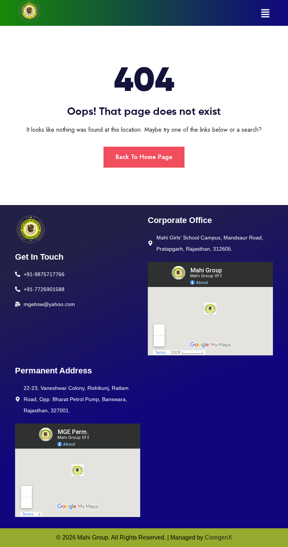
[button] (265, 13)
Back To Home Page (144, 157)
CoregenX (218, 537)
